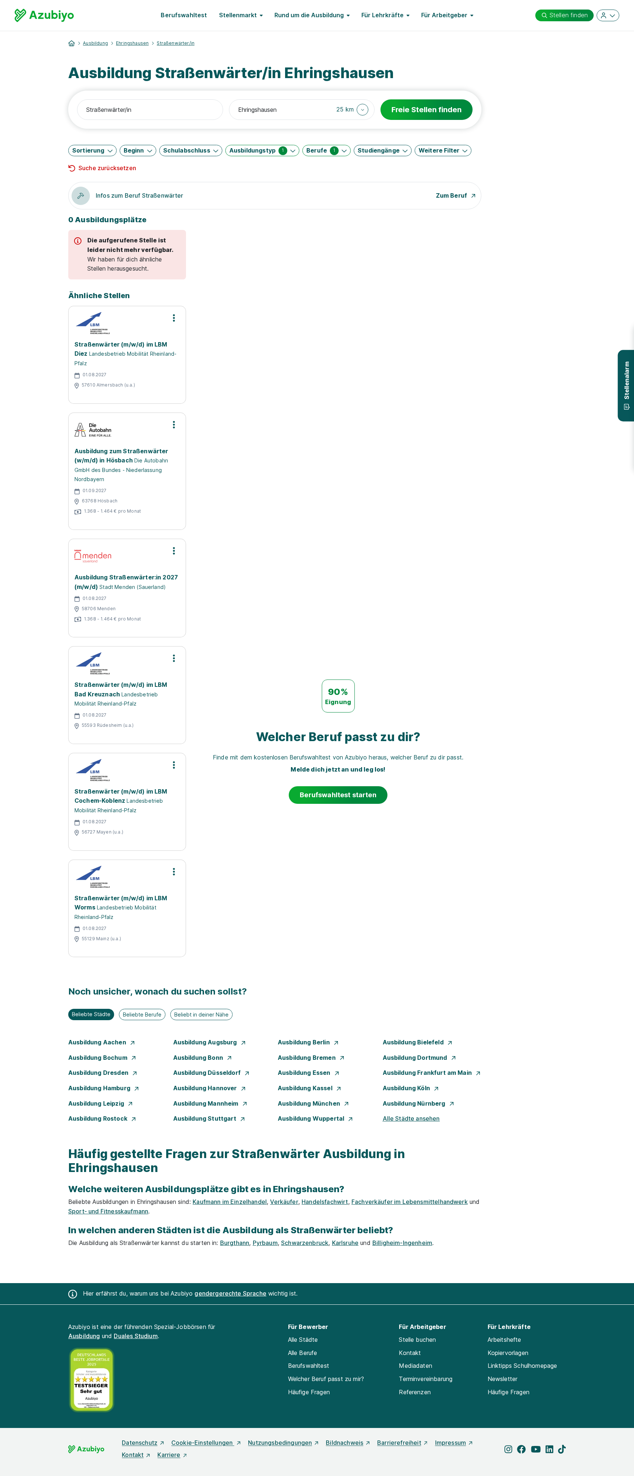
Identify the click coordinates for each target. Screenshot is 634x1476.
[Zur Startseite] (44, 15)
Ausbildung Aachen (98, 1042)
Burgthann (234, 1242)
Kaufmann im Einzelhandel (230, 1201)
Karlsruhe (345, 1242)
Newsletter (503, 1378)
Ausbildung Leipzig (96, 1103)
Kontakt (410, 1352)
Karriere (168, 1454)
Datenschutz (139, 1442)
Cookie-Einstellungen (202, 1442)
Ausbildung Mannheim (206, 1103)
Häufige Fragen (309, 1392)
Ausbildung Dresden (99, 1072)
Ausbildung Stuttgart (205, 1118)
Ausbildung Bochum (98, 1057)
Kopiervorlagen (508, 1352)
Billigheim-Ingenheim (402, 1242)
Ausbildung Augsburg (205, 1042)
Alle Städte (303, 1339)
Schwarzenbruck (304, 1242)
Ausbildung (95, 43)
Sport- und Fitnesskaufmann (108, 1211)
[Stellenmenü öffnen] (174, 318)
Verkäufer (284, 1201)
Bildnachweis (344, 1442)
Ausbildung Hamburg (100, 1088)
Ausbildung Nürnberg (415, 1103)
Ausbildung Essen (305, 1072)
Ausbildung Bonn (199, 1057)
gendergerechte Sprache (230, 1293)
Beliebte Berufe (142, 1014)
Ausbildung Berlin (304, 1042)
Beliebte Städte (91, 1014)
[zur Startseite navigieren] (71, 43)
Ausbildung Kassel (306, 1088)
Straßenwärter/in (175, 43)
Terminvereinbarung (425, 1378)
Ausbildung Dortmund (416, 1057)
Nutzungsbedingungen (280, 1442)
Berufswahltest (184, 15)
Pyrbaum (265, 1242)
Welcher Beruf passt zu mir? (326, 1378)
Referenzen (415, 1392)
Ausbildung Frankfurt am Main (428, 1072)
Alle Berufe (302, 1352)
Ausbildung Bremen (307, 1057)
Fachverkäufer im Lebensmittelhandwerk (409, 1201)
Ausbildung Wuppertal (312, 1118)
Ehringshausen (132, 43)
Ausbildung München (310, 1103)
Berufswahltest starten (338, 795)
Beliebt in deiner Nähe (201, 1014)
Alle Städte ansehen (411, 1118)
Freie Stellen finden (426, 109)
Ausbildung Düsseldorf (208, 1072)
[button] (352, 110)
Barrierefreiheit (399, 1442)
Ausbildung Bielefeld (414, 1042)
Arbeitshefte (504, 1339)
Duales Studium (135, 1336)
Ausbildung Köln (407, 1088)
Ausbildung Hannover (205, 1088)
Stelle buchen (417, 1339)
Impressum (450, 1442)
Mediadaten (415, 1365)
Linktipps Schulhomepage (522, 1365)
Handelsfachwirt (325, 1201)
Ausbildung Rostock (98, 1118)
